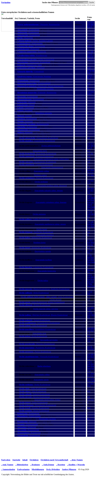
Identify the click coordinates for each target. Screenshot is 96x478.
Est (92, 91)
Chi (88, 180)
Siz (92, 153)
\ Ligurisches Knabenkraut (36, 267)
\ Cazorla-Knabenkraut (36, 164)
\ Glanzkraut (25, 107)
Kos (92, 200)
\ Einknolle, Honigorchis (36, 93)
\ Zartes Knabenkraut (33, 402)
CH (88, 22)
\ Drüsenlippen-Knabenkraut (38, 138)
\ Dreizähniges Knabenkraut (37, 405)
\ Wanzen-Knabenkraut (36, 178)
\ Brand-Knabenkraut (34, 411)
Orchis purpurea (39, 214)
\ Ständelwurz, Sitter (29, 65)
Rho (92, 170)
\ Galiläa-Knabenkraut (34, 219)
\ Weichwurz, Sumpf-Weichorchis (40, 86)
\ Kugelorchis (28, 433)
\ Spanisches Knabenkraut (35, 247)
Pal (90, 70)
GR (88, 24)
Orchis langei (41, 229)
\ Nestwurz (25, 121)
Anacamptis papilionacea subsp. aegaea (50, 224)
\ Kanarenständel (33, 83)
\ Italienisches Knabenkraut (35, 237)
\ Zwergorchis (31, 46)
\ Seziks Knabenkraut (34, 385)
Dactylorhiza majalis (43, 251)
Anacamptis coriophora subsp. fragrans (51, 202)
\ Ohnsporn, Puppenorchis (38, 24)
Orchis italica (43, 280)
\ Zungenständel (27, 424)
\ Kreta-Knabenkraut (33, 336)
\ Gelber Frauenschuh (35, 59)
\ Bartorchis (31, 52)
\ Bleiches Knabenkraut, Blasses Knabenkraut (43, 315)
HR (92, 24)
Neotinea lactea (39, 242)
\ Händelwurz (28, 80)
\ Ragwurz (24, 132)
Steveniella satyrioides (49, 340)
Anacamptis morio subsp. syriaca (47, 399)
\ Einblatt (24, 116)
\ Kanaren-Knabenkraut (36, 156)
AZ (88, 138)
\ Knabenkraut (28, 29)
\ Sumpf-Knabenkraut (34, 320)
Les (88, 52)
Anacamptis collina (41, 171)
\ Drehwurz (26, 427)
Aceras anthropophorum (50, 146)
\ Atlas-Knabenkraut (33, 325)
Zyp (88, 159)
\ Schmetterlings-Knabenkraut (39, 323)
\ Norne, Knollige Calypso (35, 41)
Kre (88, 27)
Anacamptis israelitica (45, 235)
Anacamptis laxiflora (43, 260)
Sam (93, 207)
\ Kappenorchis (28, 430)
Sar (93, 70)
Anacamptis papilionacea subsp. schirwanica (51, 159)
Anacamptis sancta (41, 380)
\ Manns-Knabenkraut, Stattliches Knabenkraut (44, 289)
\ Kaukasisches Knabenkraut (37, 162)
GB (88, 94)
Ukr (88, 341)
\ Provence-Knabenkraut (37, 344)
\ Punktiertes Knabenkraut (37, 348)
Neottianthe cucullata (45, 89)
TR (92, 52)
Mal (92, 175)
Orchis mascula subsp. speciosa (45, 309)
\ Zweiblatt (24, 110)
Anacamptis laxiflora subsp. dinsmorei (52, 186)
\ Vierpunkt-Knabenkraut (39, 357)
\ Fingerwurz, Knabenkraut (33, 62)
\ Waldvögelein (29, 43)
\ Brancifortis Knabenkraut (37, 153)
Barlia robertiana (44, 366)
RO (92, 191)
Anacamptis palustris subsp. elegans (48, 191)
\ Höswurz (26, 102)
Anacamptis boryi (40, 151)
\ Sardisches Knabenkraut (36, 232)
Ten (88, 73)
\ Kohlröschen (27, 127)
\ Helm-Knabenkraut (34, 293)
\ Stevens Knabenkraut (34, 397)
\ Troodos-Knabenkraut (34, 408)
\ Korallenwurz (32, 55)
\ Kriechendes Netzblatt (34, 77)
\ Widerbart (30, 68)
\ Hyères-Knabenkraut (34, 305)
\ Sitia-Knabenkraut (32, 391)
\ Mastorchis (25, 38)
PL (88, 78)
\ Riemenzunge (30, 99)
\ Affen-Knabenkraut (32, 388)
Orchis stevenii (55, 299)
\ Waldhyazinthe (29, 416)
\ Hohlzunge (28, 49)
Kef (88, 200)
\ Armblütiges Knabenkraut (37, 329)
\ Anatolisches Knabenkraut (37, 141)
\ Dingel (25, 105)
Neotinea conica (40, 175)
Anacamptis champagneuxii (52, 167)
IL (88, 186)
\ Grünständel (30, 71)
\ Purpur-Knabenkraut (35, 352)
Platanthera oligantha (44, 113)
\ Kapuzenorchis (33, 124)
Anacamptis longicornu (47, 271)
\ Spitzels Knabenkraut (34, 394)
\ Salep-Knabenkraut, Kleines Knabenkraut (42, 302)
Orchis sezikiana (41, 182)
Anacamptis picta (39, 333)
